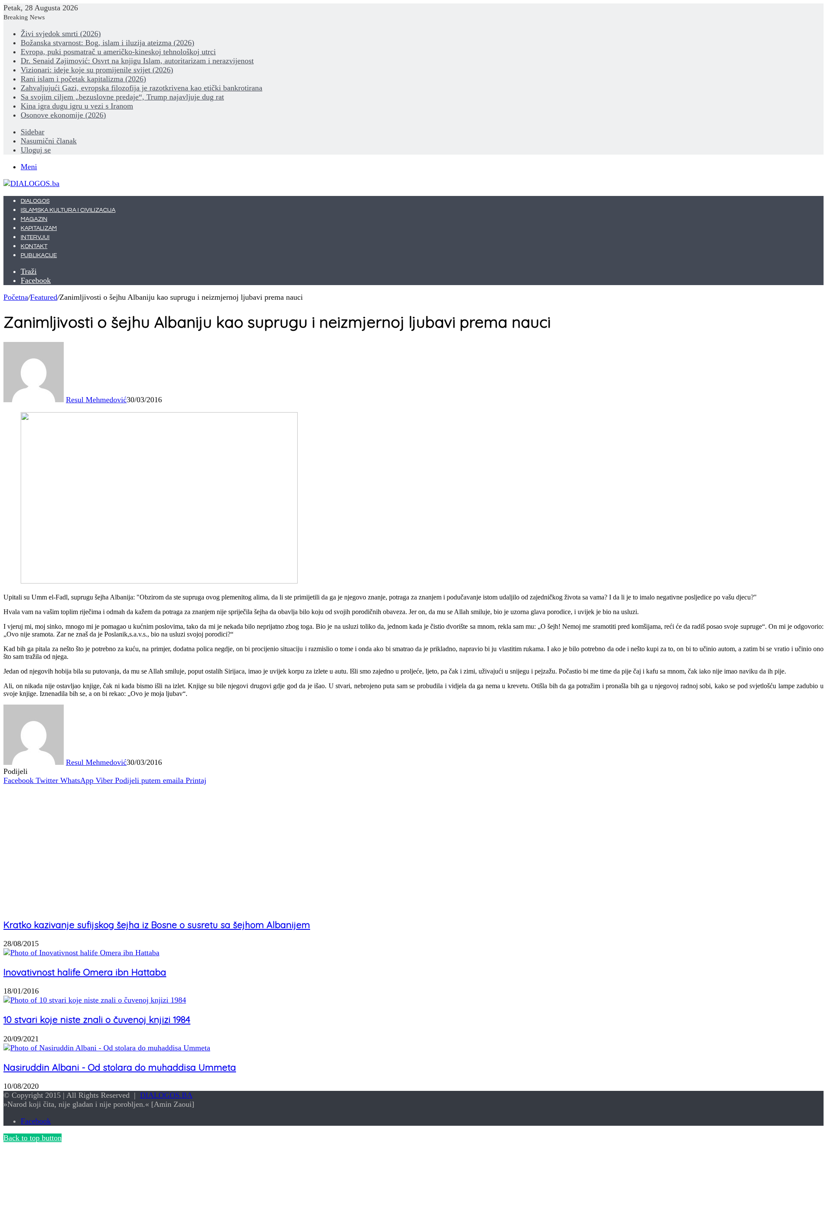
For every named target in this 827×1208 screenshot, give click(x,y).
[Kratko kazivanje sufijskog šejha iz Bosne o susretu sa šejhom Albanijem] (68, 905)
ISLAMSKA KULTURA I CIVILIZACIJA (68, 210)
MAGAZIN (34, 219)
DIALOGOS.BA (166, 1095)
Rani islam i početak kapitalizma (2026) (83, 79)
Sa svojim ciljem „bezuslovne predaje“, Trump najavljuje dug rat (122, 97)
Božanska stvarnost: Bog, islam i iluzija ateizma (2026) (107, 42)
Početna (15, 297)
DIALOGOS (35, 201)
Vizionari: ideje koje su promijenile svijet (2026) (97, 69)
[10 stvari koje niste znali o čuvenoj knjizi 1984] (94, 1000)
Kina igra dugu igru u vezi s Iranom (77, 106)
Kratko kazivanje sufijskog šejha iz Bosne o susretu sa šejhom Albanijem (156, 924)
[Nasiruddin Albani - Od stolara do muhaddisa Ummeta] (106, 1047)
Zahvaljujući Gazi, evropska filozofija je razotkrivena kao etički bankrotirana (141, 88)
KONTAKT (34, 246)
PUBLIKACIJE (39, 255)
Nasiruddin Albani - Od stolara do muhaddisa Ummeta (119, 1067)
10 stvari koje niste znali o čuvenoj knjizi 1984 (96, 1019)
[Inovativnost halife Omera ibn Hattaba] (81, 952)
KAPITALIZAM (39, 228)
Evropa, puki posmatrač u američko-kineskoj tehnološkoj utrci (118, 51)
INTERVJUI (35, 237)
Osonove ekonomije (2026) (63, 115)
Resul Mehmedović (96, 399)
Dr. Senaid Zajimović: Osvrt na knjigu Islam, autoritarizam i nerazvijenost (137, 60)
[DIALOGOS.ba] (31, 183)
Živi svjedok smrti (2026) (61, 33)
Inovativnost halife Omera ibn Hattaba (84, 972)
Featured (43, 297)
